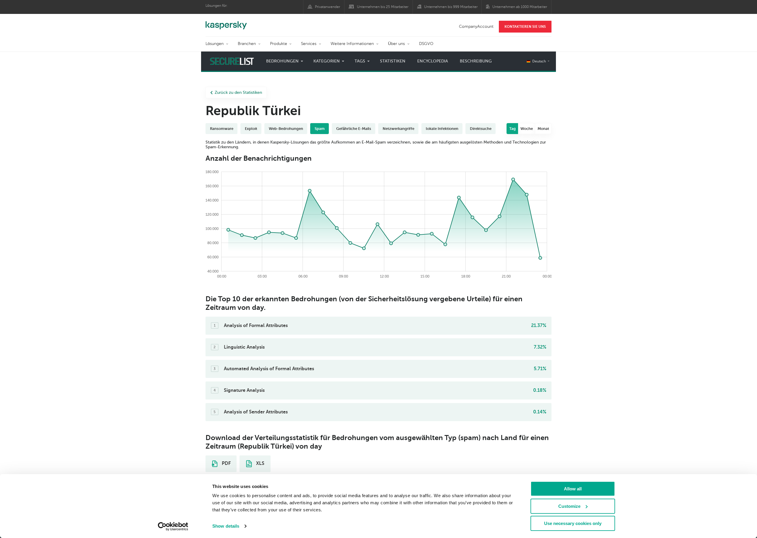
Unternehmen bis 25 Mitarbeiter (382, 7)
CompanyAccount (476, 26)
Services (308, 43)
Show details (225, 526)
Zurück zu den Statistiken (238, 92)
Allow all (573, 488)
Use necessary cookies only (572, 523)
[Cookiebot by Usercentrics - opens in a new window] (173, 526)
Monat (543, 128)
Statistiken (392, 61)
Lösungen (215, 43)
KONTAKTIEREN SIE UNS (525, 27)
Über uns (396, 43)
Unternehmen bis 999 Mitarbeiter (451, 7)
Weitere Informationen (352, 43)
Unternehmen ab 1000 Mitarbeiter (519, 7)
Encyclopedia (432, 61)
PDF (226, 463)
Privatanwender (327, 7)
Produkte (278, 43)
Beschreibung (476, 61)
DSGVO (426, 43)
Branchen (247, 43)
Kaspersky (226, 22)
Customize (569, 506)
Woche (526, 128)
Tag (512, 128)
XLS (259, 463)
